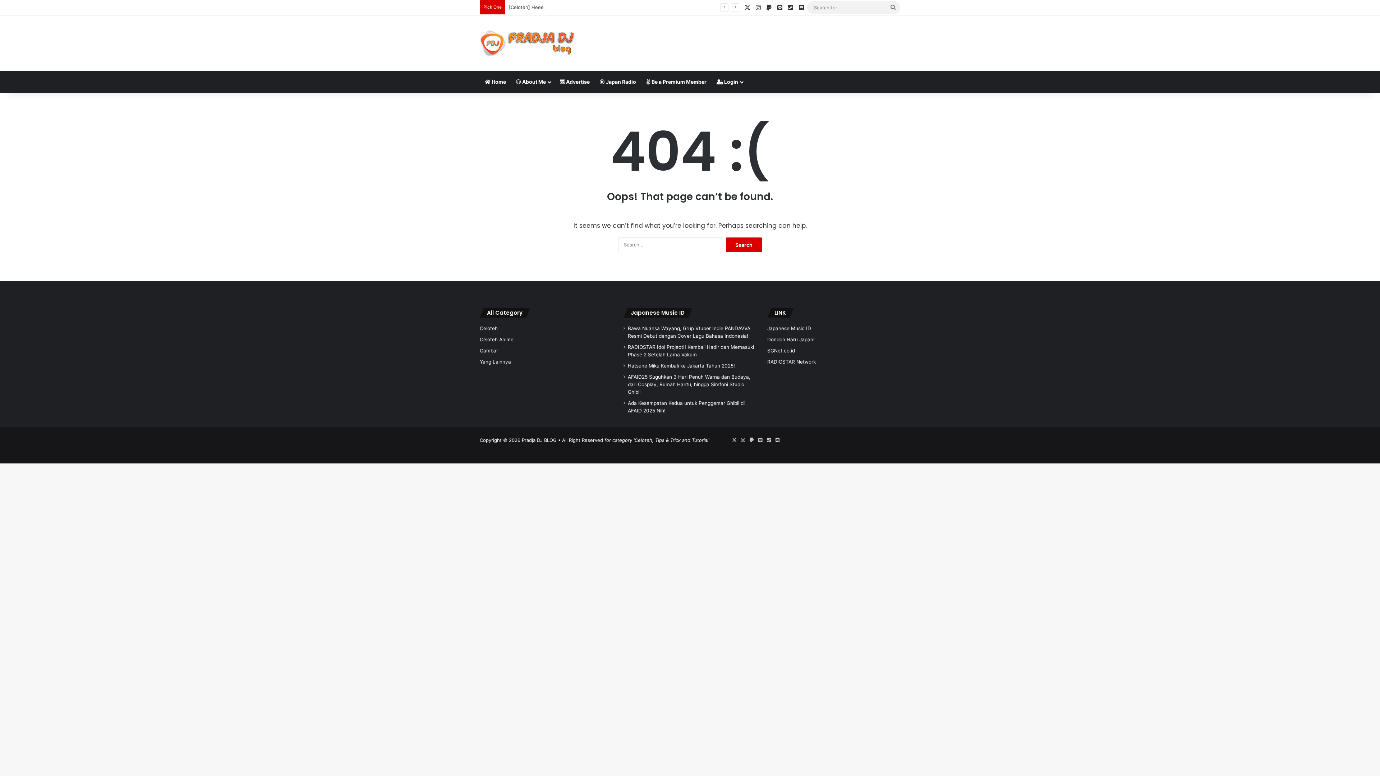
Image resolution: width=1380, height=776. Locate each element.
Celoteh (489, 328)
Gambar (489, 351)
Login (730, 82)
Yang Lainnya (495, 362)
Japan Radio (620, 82)
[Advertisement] (762, 39)
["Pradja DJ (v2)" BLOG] (527, 43)
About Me (533, 82)
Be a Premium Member (678, 82)
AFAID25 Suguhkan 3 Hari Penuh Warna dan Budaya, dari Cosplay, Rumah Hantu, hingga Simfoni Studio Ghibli (689, 384)
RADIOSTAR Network (791, 362)
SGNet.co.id (781, 351)
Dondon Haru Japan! (791, 339)
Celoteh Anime (497, 339)
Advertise (577, 82)
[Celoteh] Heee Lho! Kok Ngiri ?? (546, 7)
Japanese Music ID (658, 313)
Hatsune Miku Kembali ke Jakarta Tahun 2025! (681, 366)
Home (498, 82)
